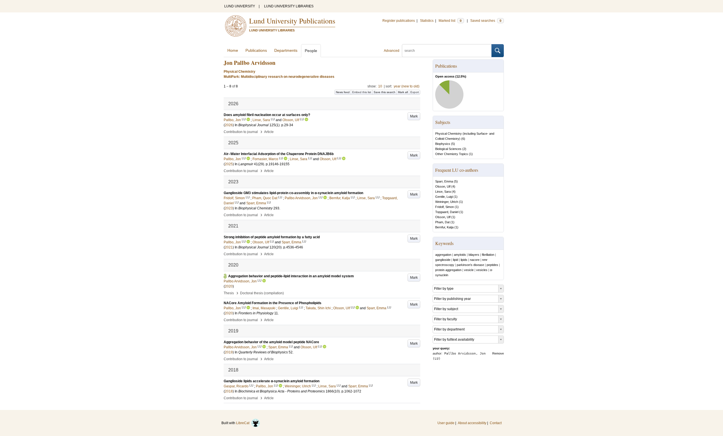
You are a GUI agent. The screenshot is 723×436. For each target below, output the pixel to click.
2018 (229, 391)
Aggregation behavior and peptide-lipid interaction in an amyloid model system (291, 276)
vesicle (469, 270)
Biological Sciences (448, 149)
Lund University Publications (292, 20)
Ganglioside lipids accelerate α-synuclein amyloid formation (271, 381)
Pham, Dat (442, 222)
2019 (229, 352)
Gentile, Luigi (444, 196)
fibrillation (488, 254)
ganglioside (442, 259)
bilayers (474, 254)
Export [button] (414, 92)
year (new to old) (406, 86)
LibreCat (243, 423)
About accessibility (472, 423)
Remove (498, 353)
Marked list (450, 21)
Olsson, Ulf (442, 186)
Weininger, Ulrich (446, 201)
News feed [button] (343, 92)
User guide (445, 423)
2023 (229, 208)
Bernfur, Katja (444, 227)
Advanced (391, 51)
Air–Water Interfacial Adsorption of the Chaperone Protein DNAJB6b (279, 154)
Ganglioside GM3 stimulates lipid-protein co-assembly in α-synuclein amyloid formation (293, 193)
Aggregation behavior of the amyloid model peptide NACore (271, 342)
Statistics (427, 21)
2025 (229, 164)
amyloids (460, 254)
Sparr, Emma (444, 181)
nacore (475, 259)
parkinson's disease (470, 265)
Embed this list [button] (361, 92)
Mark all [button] (403, 92)
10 (380, 86)
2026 (229, 125)
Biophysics (442, 143)
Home (232, 50)
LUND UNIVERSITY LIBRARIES (288, 6)
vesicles (481, 270)
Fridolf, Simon (444, 207)
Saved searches (485, 21)
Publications (256, 50)
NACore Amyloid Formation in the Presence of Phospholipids (272, 303)
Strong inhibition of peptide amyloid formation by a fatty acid (272, 237)
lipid (455, 259)
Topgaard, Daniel (446, 212)
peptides (492, 265)
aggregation (443, 254)
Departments (285, 50)
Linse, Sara (443, 191)
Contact (496, 423)
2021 (229, 247)
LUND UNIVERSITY (239, 6)
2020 (229, 286)
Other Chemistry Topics (451, 154)
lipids (464, 259)
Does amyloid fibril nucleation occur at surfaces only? (267, 115)
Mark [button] (414, 116)
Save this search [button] (384, 92)
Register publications (398, 21)
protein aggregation (448, 270)
